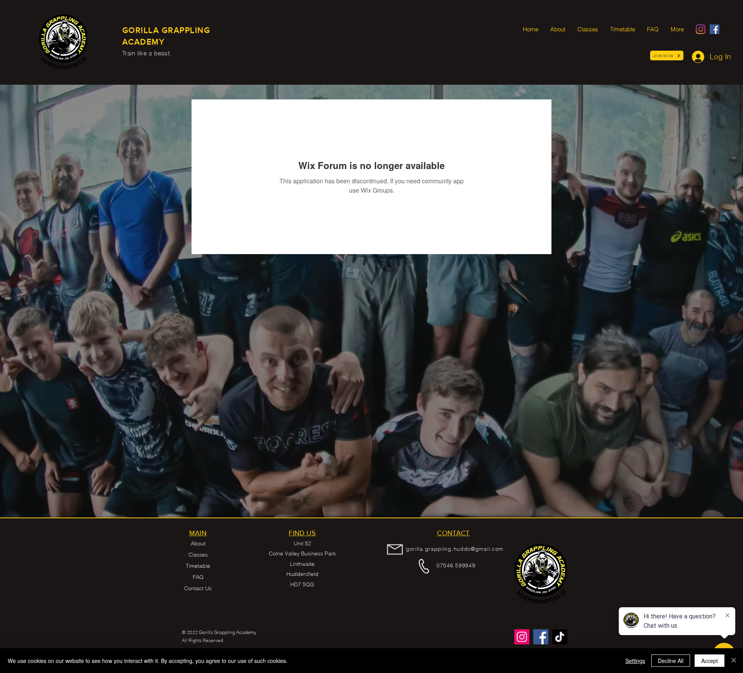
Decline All (670, 660)
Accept (709, 660)
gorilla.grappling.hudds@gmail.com (454, 548)
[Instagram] (700, 29)
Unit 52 (302, 543)
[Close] (733, 660)
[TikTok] (559, 636)
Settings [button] (635, 660)
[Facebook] (714, 29)
